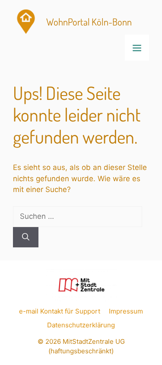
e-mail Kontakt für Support (59, 311)
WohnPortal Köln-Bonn (89, 22)
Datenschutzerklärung (81, 325)
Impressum (126, 311)
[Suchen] (25, 237)
